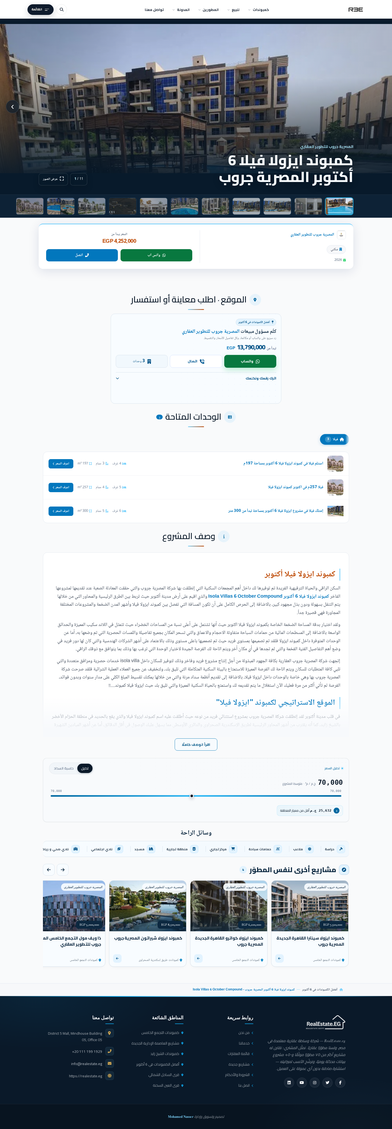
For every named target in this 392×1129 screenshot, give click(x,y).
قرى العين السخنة (166, 1085)
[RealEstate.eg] (356, 9)
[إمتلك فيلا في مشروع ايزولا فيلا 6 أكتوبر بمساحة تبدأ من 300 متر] (196, 511)
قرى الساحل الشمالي (163, 1074)
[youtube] (302, 1083)
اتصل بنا (244, 1085)
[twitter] (327, 1083)
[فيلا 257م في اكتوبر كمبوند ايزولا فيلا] (196, 487)
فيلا (332, 439)
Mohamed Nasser (181, 1116)
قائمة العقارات (239, 1053)
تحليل (85, 768)
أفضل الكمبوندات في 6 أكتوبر (319, 989)
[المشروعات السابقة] (63, 870)
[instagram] (315, 1083)
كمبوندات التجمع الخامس (160, 1032)
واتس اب (153, 255)
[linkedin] (289, 1083)
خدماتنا (244, 1043)
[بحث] (61, 9)
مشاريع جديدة (239, 1064)
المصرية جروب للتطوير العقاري (312, 235)
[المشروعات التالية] (49, 870)
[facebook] (340, 1083)
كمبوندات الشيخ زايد (164, 1053)
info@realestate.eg (86, 1063)
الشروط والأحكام (237, 1074)
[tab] (339, 206)
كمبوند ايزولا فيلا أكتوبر (300, 574)
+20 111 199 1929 (87, 1051)
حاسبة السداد (64, 768)
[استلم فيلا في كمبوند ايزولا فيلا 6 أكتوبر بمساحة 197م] (196, 463)
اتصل (79, 255)
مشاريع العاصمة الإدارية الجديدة (155, 1043)
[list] (196, 849)
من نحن (244, 1032)
